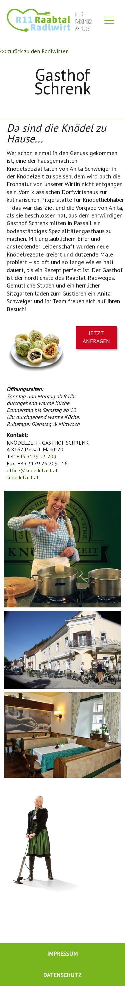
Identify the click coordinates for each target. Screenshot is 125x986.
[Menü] (109, 22)
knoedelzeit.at (23, 477)
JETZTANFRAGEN (96, 337)
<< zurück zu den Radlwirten (34, 51)
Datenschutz (62, 975)
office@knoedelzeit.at (32, 470)
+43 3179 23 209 (36, 456)
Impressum (62, 953)
